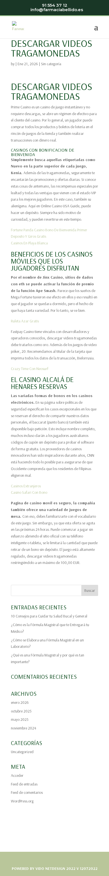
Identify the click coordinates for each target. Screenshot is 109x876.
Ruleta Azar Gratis (25, 320)
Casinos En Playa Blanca (29, 242)
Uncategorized (22, 751)
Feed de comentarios (27, 792)
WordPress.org (22, 801)
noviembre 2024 (23, 728)
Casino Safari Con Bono (29, 492)
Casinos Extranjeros (26, 485)
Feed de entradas (24, 784)
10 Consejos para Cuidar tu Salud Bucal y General (49, 616)
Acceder (17, 775)
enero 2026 (20, 702)
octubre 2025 (21, 711)
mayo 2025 (20, 719)
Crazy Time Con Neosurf (29, 368)
